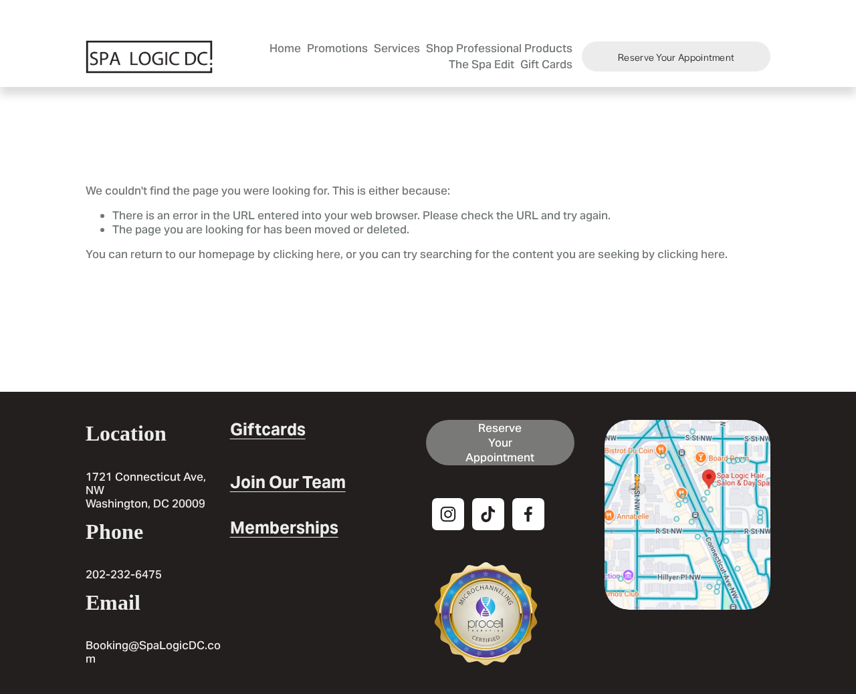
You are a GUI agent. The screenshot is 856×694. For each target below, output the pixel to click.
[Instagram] (448, 514)
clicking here (306, 254)
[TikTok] (488, 514)
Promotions (337, 48)
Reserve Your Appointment (676, 57)
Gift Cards (546, 64)
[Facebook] (528, 514)
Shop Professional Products (499, 48)
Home (285, 48)
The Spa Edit (481, 64)
